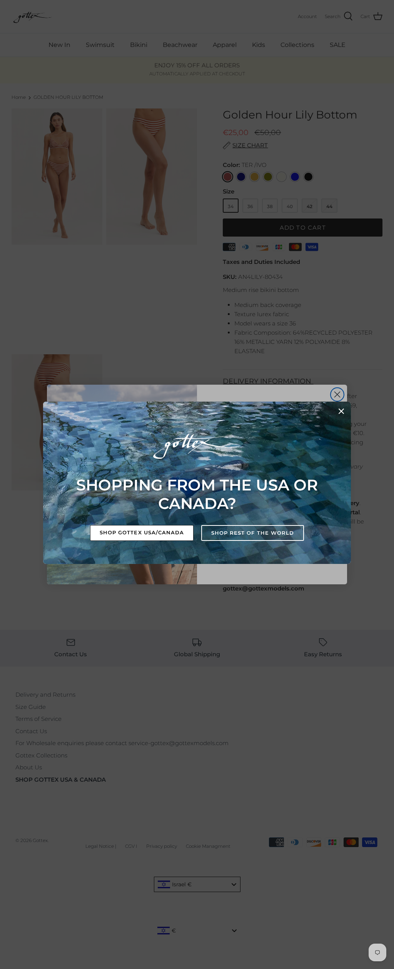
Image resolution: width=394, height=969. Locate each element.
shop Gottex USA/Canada (142, 532)
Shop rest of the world (252, 533)
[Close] (341, 411)
